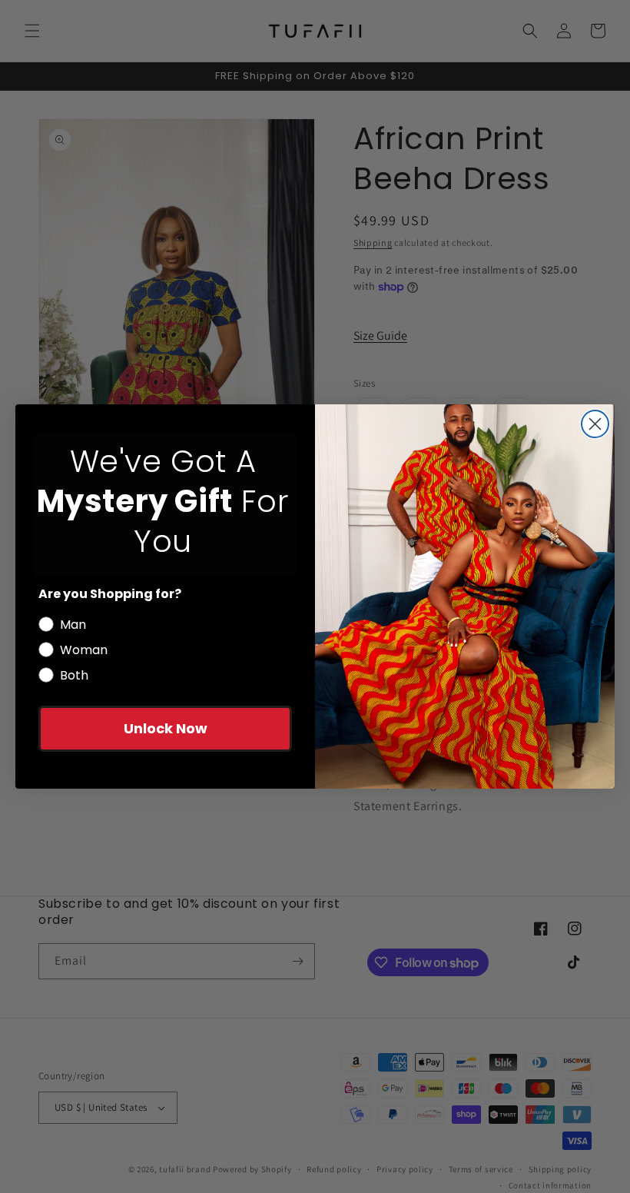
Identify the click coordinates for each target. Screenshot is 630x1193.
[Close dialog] (595, 423)
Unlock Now (165, 728)
